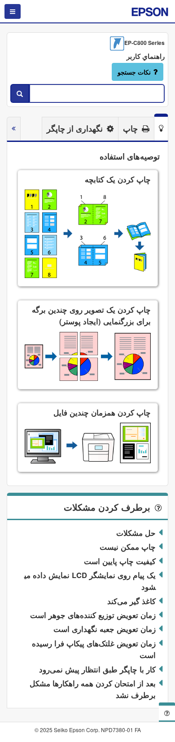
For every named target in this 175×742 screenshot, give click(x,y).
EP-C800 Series (144, 43)
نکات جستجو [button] (134, 71)
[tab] (161, 127)
